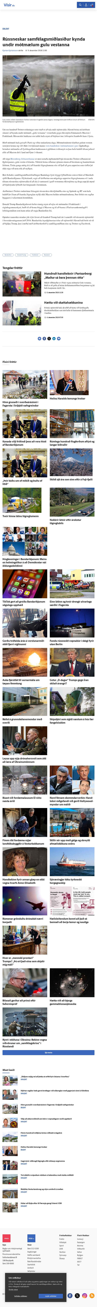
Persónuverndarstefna (11, 1254)
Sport (61, 1246)
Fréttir (61, 1239)
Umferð (30, 1268)
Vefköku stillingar (20, 1296)
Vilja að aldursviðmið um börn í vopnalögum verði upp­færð (46, 1119)
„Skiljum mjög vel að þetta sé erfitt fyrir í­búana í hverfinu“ (45, 1077)
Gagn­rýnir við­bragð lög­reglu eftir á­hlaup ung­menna (43, 1161)
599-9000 (10, 1264)
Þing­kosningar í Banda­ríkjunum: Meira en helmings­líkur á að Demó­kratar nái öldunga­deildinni (25, 562)
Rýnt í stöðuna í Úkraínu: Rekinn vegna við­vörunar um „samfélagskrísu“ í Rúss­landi (25, 1043)
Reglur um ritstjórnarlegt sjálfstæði (12, 1250)
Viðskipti (62, 1243)
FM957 (80, 1259)
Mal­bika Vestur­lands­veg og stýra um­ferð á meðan (42, 1189)
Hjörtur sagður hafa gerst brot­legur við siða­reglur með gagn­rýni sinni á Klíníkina (55, 1091)
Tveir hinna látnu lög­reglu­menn (21, 516)
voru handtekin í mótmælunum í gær (62, 145)
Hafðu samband (33, 1255)
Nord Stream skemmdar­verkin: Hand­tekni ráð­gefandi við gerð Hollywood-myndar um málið (71, 801)
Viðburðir (81, 1249)
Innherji (80, 1239)
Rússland (47, 255)
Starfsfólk (31, 1265)
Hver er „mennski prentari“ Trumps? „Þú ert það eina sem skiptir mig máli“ (24, 961)
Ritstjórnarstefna (34, 1258)
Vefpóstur (31, 1271)
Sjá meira (48, 1053)
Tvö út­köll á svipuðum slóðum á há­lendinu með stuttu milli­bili (47, 1175)
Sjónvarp (62, 1255)
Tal (78, 1265)
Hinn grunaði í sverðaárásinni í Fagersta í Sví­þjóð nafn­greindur (47, 1105)
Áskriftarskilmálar (34, 1262)
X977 (79, 1262)
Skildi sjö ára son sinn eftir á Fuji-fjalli (71, 479)
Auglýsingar (32, 1252)
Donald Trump (21, 255)
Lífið (61, 1249)
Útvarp (62, 1259)
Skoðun (62, 1252)
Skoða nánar (13, 1290)
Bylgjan (80, 1255)
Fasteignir (81, 1243)
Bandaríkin (8, 255)
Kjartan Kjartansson (10, 51)
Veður (79, 1252)
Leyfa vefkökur (50, 1296)
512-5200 (35, 1249)
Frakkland (35, 255)
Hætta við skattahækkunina (63, 302)
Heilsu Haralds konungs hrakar (67, 399)
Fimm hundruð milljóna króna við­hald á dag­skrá (41, 1133)
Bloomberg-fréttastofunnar (22, 158)
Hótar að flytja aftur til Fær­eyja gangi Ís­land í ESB (41, 1203)
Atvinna (80, 1246)
